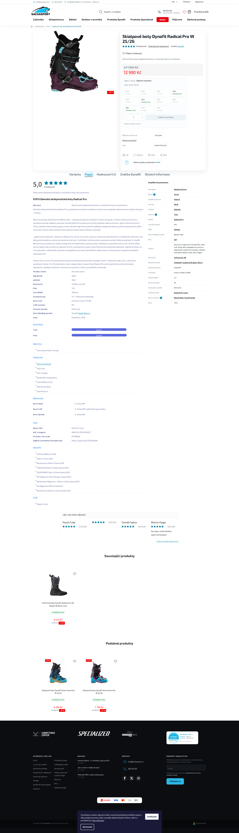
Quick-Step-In (84, 313)
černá (176, 194)
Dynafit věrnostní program (42, 785)
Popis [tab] (89, 174)
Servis (56, 784)
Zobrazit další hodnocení (167, 541)
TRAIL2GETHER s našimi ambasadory (91, 775)
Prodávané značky (60, 760)
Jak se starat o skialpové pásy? (89, 768)
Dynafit (181, 46)
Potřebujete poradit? (61, 765)
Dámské (177, 209)
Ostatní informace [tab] (157, 174)
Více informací (98, 820)
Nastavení (87, 827)
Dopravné (36, 789)
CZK (173, 2)
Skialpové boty (180, 189)
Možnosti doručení (129, 140)
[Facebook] (124, 778)
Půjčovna (57, 779)
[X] (131, 778)
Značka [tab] (130, 174)
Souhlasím (152, 816)
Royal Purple (190, 298)
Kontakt (36, 781)
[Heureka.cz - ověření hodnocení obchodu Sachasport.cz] (182, 737)
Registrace (199, 2)
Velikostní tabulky (60, 788)
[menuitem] (38, 20)
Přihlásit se (175, 781)
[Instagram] (138, 778)
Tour (176, 214)
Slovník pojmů (59, 769)
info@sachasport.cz (136, 762)
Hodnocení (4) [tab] (106, 174)
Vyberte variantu (166, 117)
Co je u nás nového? (40, 765)
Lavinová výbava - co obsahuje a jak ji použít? (94, 761)
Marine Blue (179, 298)
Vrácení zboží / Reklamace (42, 773)
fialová (177, 199)
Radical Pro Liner (181, 293)
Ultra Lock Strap (44, 364)
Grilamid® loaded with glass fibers (188, 262)
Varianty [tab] (75, 174)
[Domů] (32, 26)
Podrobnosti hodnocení (158, 46)
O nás (35, 760)
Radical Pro (179, 219)
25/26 (176, 204)
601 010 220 (132, 769)
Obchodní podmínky (40, 769)
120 (175, 239)
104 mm (177, 229)
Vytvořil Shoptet (201, 824)
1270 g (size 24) (180, 257)
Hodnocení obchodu (40, 777)
